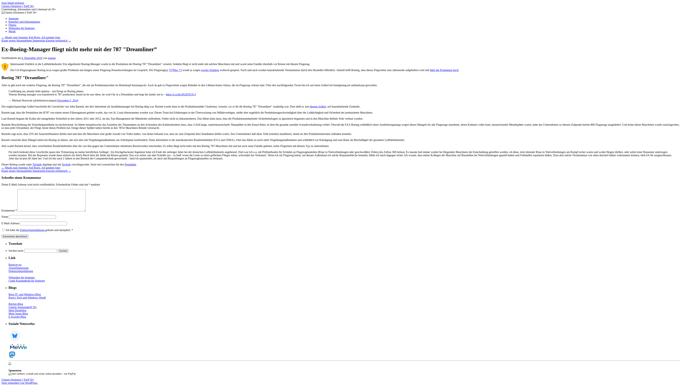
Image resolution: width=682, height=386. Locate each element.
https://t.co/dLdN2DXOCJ (181, 94)
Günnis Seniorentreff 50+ (23, 307)
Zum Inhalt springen (12, 2)
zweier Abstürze (210, 70)
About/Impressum (19, 267)
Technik (37, 164)
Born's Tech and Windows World (27, 297)
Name (4, 216)
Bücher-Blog (16, 303)
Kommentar (9, 210)
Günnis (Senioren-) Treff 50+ (17, 6)
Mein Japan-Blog (18, 313)
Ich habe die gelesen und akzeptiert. (39, 230)
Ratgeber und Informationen (24, 21)
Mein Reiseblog (17, 310)
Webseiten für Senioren (22, 28)
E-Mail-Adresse (10, 223)
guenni (52, 58)
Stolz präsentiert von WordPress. (19, 382)
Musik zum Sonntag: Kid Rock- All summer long (30, 37)
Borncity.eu (15, 264)
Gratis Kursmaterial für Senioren (27, 280)
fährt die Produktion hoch (444, 70)
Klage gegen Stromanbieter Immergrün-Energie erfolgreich (36, 40)
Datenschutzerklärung (32, 230)
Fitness (12, 24)
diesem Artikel (318, 106)
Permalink (130, 164)
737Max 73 (175, 70)
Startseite (14, 18)
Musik (12, 31)
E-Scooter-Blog (17, 316)
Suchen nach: (16, 250)
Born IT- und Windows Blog (25, 294)
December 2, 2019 (67, 100)
